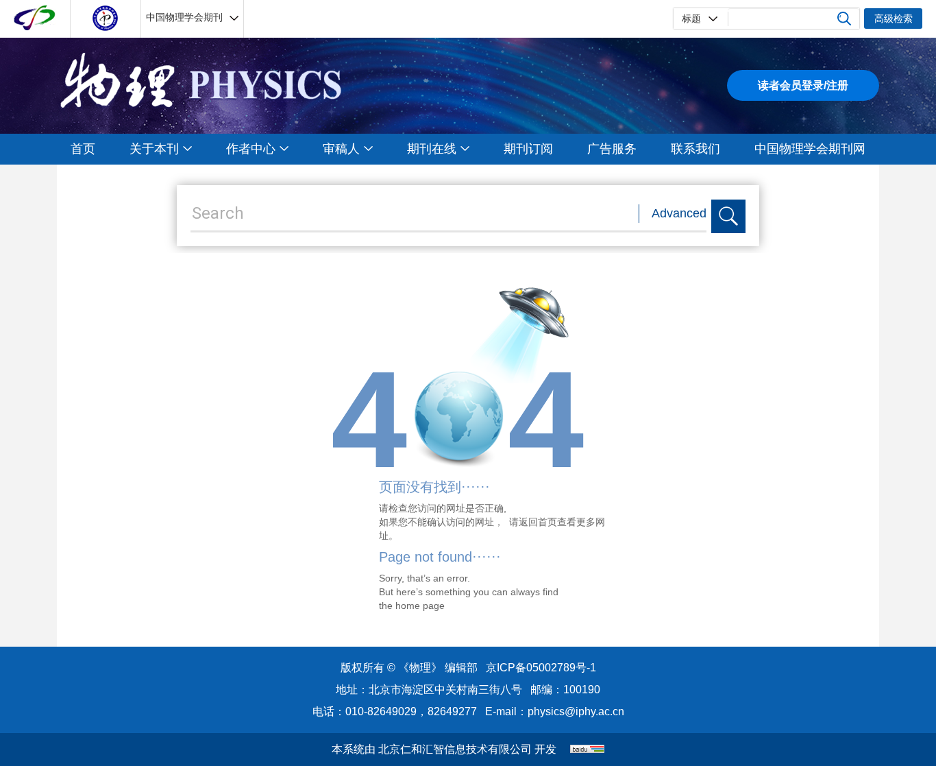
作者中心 (250, 149)
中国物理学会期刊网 (809, 149)
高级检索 (893, 18)
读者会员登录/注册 (803, 85)
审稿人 (341, 149)
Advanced (679, 213)
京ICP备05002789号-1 (541, 667)
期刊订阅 (528, 149)
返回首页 (538, 521)
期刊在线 (431, 149)
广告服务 (612, 149)
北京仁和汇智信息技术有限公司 (455, 749)
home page (420, 605)
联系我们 (695, 149)
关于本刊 (154, 149)
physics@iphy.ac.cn (576, 711)
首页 (83, 149)
